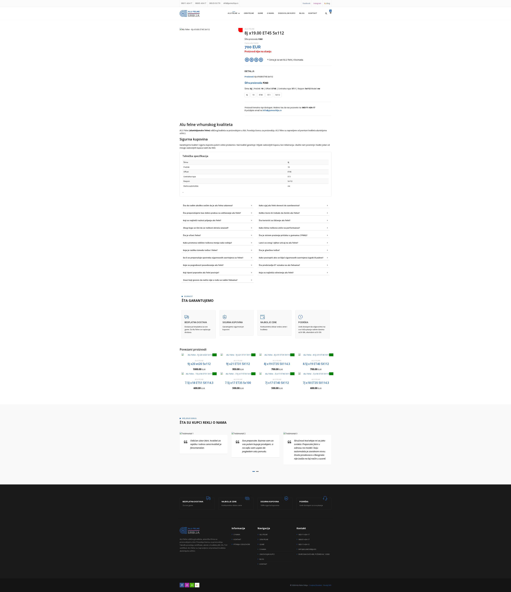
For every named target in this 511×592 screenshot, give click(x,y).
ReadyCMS (327, 585)
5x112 (277, 95)
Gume (260, 13)
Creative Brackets (315, 585)
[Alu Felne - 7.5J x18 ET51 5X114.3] (199, 373)
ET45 (261, 95)
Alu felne (232, 13)
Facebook (306, 3)
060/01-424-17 (200, 3)
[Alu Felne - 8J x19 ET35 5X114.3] (276, 354)
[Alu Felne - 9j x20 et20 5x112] (199, 354)
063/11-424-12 (304, 544)
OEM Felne (249, 13)
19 (253, 95)
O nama (270, 13)
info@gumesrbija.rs (230, 3)
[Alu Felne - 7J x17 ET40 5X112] (276, 373)
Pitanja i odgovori (242, 544)
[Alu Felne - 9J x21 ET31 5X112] (238, 354)
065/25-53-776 (214, 3)
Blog (301, 13)
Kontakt (312, 13)
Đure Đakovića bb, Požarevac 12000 (313, 554)
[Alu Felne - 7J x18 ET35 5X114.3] (315, 373)
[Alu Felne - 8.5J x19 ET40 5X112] (315, 354)
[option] (210, 29)
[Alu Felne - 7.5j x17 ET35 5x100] (238, 373)
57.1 (269, 95)
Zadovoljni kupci (286, 13)
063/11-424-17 (186, 3)
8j (247, 95)
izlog (327, 3)
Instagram (317, 3)
